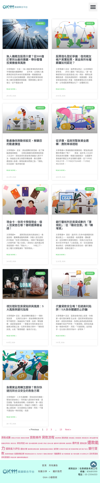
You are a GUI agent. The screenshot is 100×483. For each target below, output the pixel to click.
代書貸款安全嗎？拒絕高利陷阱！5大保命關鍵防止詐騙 (73, 308)
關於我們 (57, 471)
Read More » (12, 89)
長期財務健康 (9, 454)
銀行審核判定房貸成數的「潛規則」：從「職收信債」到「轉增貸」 (74, 225)
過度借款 (69, 443)
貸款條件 (35, 437)
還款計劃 (23, 449)
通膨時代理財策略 (59, 443)
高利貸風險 (5, 457)
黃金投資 (13, 457)
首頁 (44, 465)
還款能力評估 (13, 448)
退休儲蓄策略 (33, 443)
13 (61, 429)
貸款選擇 (78, 438)
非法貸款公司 (84, 454)
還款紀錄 (83, 443)
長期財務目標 (19, 454)
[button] (93, 7)
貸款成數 (6, 437)
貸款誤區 (72, 438)
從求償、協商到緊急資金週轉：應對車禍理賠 (72, 142)
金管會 (56, 449)
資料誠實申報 (93, 438)
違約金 (75, 443)
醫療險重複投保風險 (46, 449)
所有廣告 (53, 465)
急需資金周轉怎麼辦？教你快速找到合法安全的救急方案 (24, 389)
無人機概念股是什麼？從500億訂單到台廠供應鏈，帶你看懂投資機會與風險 (25, 59)
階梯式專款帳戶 (48, 454)
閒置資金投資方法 (30, 454)
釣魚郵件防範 (63, 449)
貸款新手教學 (25, 438)
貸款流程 (48, 437)
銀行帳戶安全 (83, 449)
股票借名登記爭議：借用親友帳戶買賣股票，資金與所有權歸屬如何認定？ (73, 59)
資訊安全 (13, 443)
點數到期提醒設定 (22, 457)
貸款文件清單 (15, 438)
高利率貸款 (93, 454)
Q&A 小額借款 (50, 477)
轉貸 (26, 443)
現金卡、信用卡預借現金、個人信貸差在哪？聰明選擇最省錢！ (24, 225)
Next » (68, 429)
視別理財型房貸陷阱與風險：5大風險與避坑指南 (25, 308)
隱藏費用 (57, 454)
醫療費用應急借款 (33, 449)
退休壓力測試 (42, 443)
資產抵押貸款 (5, 443)
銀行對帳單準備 (73, 449)
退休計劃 (50, 443)
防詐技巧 (40, 454)
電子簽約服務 (75, 454)
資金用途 (21, 443)
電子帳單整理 (66, 454)
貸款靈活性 (85, 438)
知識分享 (42, 471)
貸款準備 (58, 438)
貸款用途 (64, 438)
